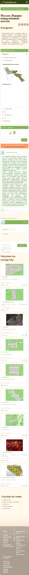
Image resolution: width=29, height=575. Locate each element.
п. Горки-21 (5, 427)
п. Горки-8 (4, 327)
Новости (5, 542)
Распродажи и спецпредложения (8, 545)
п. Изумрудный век (7, 302)
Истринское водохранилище (7, 566)
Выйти (25, 222)
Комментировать (9, 211)
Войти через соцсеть (21, 226)
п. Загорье (4, 277)
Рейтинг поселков (5, 539)
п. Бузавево (5, 377)
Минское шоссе (20, 554)
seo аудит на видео (7, 506)
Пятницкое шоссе (19, 547)
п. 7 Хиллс (4, 352)
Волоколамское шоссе (20, 537)
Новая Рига (6, 561)
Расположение (7, 537)
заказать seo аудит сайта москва (10, 502)
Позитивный (6, 248)
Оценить (24, 140)
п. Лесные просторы (8, 477)
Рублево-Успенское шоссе (21, 544)
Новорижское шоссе (20, 540)
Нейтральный (7, 250)
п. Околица (5, 402)
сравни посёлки (6, 499)
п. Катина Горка (6, 452)
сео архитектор (6, 508)
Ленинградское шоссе (20, 551)
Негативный (6, 252)
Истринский (6, 563)
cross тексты (5, 504)
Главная (5, 535)
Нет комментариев (19, 211)
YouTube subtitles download (5, 570)
